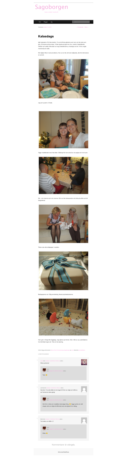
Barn (52, 350)
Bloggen (46, 22)
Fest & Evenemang (58, 350)
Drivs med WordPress (63, 452)
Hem (40, 22)
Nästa (87, 27)
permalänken (81, 350)
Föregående (79, 27)
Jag (51, 22)
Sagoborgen (67, 350)
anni (72, 350)
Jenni (41, 361)
